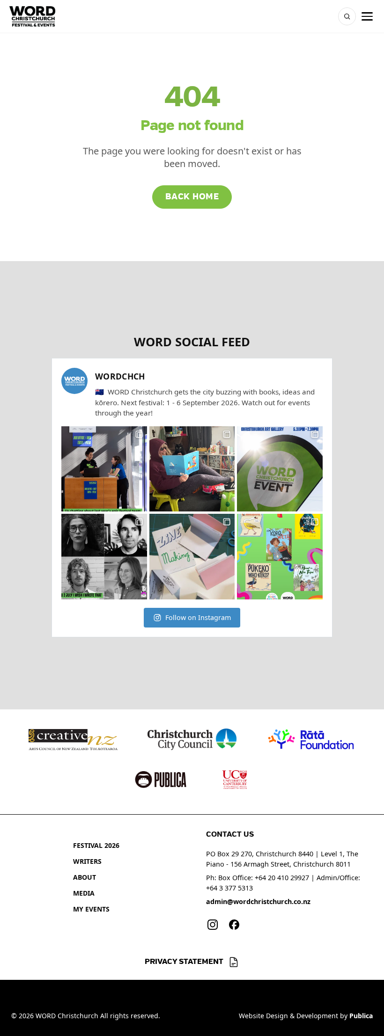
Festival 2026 (96, 845)
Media (84, 893)
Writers (87, 861)
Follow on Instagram (198, 617)
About (84, 877)
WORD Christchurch (67, 1015)
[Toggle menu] (367, 16)
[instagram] (212, 924)
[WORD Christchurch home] (32, 16)
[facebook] (234, 924)
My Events (91, 909)
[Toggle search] (347, 16)
